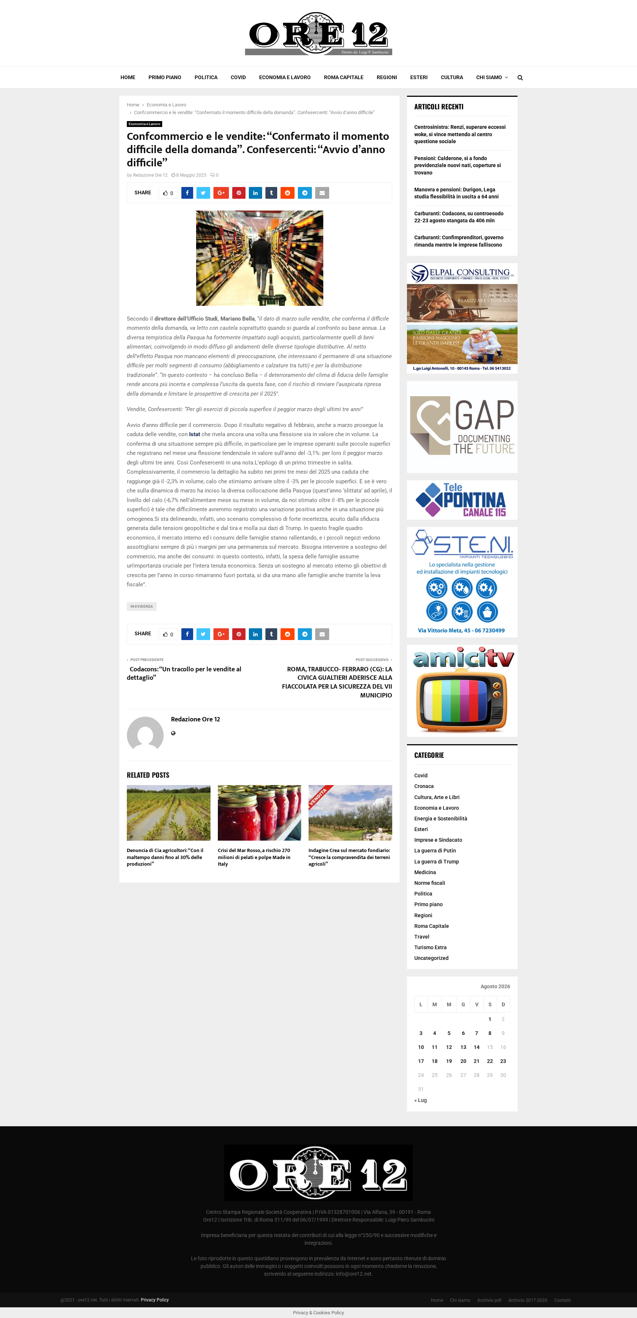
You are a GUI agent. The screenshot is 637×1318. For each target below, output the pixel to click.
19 (449, 1061)
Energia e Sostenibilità (440, 818)
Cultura (452, 77)
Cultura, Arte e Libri (437, 797)
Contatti (562, 1300)
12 (449, 1047)
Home (128, 77)
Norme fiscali (429, 883)
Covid (238, 77)
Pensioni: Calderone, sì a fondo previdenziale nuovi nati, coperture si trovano (457, 165)
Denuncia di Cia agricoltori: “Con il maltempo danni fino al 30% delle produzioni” (165, 857)
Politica (206, 77)
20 (463, 1061)
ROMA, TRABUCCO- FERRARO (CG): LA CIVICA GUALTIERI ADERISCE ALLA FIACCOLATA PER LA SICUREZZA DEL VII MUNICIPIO (337, 683)
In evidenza (141, 606)
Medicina (425, 872)
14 (477, 1047)
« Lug (420, 1100)
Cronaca (424, 786)
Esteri (419, 77)
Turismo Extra (430, 947)
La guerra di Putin (435, 851)
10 (421, 1047)
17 (421, 1061)
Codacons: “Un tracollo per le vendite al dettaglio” (184, 674)
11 (435, 1047)
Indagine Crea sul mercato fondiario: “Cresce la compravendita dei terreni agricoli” (349, 857)
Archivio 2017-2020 (527, 1300)
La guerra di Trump (436, 862)
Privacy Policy (155, 1300)
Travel (421, 937)
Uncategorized (431, 958)
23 (503, 1061)
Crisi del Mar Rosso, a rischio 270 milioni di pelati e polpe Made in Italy (254, 857)
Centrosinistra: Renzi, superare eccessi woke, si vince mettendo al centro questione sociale (460, 134)
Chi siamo (489, 77)
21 (477, 1061)
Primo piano (165, 77)
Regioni (387, 77)
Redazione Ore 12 (150, 175)
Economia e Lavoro (285, 77)
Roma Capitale (343, 77)
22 (490, 1061)
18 (435, 1061)
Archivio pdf (489, 1300)
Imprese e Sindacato (438, 840)
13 (463, 1047)
